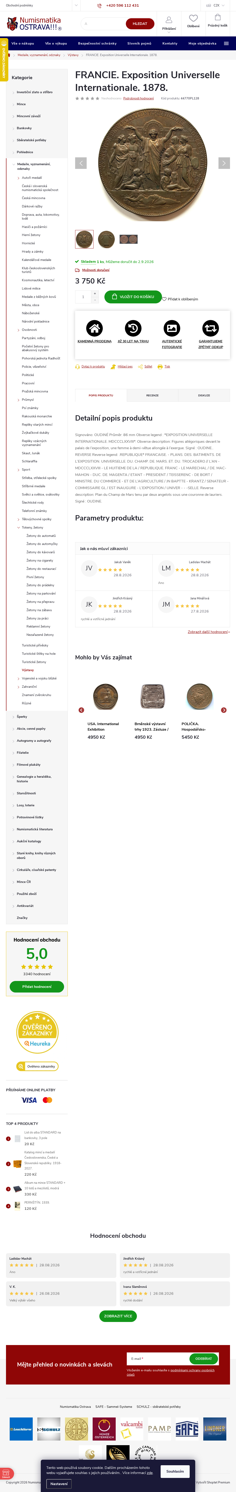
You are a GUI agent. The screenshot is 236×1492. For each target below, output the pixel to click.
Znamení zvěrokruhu (36, 695)
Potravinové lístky (30, 817)
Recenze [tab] (152, 395)
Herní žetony (31, 235)
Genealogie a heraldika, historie (34, 778)
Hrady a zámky (32, 251)
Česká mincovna (33, 198)
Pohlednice (25, 152)
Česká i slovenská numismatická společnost (40, 188)
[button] (106, 737)
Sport (26, 469)
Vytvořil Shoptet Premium (213, 1482)
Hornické (28, 243)
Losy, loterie (25, 805)
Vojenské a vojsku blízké (39, 678)
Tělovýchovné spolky (36, 519)
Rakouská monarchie (37, 416)
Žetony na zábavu (39, 610)
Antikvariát (25, 906)
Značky (22, 918)
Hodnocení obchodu (118, 1236)
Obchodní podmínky (19, 5)
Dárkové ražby (32, 206)
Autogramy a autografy (34, 741)
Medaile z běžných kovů (39, 297)
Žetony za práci (37, 618)
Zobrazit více (118, 1316)
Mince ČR (24, 882)
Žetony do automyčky (42, 544)
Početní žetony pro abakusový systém (35, 348)
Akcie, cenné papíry (31, 729)
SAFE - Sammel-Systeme (113, 1407)
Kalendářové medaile (36, 260)
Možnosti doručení (95, 270)
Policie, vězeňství (34, 367)
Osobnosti (29, 330)
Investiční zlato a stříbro (35, 92)
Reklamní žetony (38, 626)
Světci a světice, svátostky (40, 494)
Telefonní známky (34, 511)
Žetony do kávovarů (41, 552)
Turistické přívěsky (35, 645)
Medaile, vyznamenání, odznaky (33, 166)
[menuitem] (23, 43)
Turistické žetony (34, 662)
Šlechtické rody (33, 502)
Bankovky (24, 128)
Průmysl (28, 400)
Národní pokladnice (35, 321)
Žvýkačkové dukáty (35, 433)
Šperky (22, 717)
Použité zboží (27, 894)
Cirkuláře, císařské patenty (36, 870)
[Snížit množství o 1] (95, 300)
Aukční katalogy (29, 841)
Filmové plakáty (28, 764)
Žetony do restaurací (41, 569)
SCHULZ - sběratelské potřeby (159, 1407)
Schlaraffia (29, 461)
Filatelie (23, 752)
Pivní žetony (35, 577)
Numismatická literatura (35, 829)
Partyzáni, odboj (33, 338)
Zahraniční (29, 687)
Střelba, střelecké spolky (39, 478)
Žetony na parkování (41, 593)
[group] (105, 710)
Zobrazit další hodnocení (208, 631)
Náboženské (30, 313)
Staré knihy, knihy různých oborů (36, 855)
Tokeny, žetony (32, 527)
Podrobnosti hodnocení (138, 98)
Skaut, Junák (31, 453)
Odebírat (203, 1359)
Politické (28, 375)
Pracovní (28, 383)
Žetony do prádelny (40, 585)
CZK (216, 5)
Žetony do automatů (41, 536)
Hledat (140, 23)
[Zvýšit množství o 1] (95, 294)
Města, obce (30, 305)
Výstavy (28, 670)
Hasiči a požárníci (34, 227)
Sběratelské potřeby (31, 140)
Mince (21, 104)
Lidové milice (31, 288)
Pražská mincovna (35, 391)
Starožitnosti (26, 793)
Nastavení (59, 1483)
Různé (26, 703)
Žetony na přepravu (40, 602)
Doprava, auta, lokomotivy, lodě (40, 216)
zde (150, 1472)
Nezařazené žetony (40, 635)
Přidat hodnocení (36, 986)
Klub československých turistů (38, 270)
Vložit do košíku (137, 296)
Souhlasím (175, 1471)
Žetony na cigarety (40, 560)
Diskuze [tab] (204, 395)
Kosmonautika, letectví (38, 280)
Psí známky (30, 408)
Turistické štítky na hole (39, 654)
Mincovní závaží (29, 116)
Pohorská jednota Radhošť (41, 358)
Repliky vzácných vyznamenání (34, 443)
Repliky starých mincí (37, 424)
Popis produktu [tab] (101, 395)
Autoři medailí (32, 178)
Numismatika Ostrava (75, 1407)
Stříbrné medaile (33, 486)
